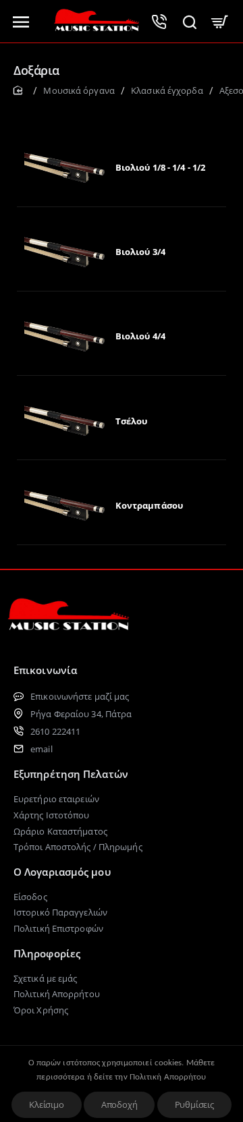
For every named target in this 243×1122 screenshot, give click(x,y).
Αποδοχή (119, 1104)
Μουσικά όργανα (78, 90)
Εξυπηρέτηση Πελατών (71, 774)
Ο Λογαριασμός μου (62, 871)
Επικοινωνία (45, 670)
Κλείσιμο (46, 1104)
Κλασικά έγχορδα (167, 90)
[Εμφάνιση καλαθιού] (220, 21)
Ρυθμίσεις (194, 1104)
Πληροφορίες (47, 953)
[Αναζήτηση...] (189, 21)
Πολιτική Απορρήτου (168, 1077)
